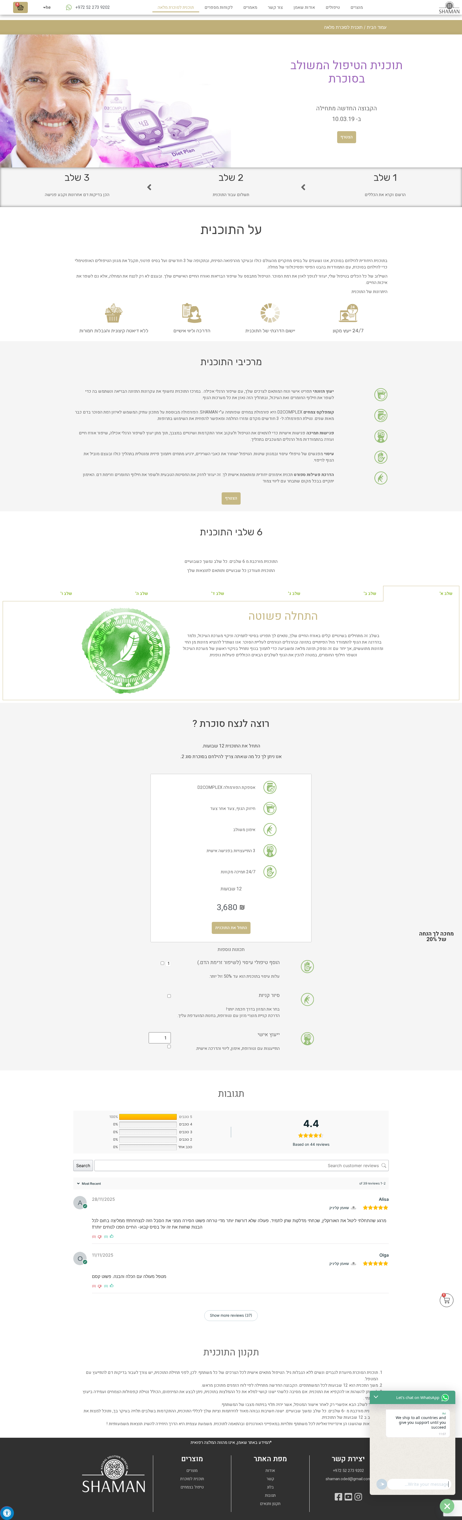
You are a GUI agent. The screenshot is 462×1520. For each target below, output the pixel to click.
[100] (147, 1117)
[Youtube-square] (348, 1496)
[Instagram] (358, 1496)
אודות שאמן (304, 7)
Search (83, 1165)
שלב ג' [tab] (294, 593)
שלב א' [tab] (446, 593)
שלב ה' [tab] (141, 593)
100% (113, 1117)
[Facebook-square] (338, 1496)
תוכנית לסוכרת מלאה (176, 7)
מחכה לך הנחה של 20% (436, 937)
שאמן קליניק (339, 1207)
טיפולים (333, 7)
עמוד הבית (376, 27)
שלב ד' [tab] (217, 593)
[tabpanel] (231, 650)
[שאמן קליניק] (354, 1207)
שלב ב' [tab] (370, 593)
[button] (346, 137)
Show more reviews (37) (231, 1315)
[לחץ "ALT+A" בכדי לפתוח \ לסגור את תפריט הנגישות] (7, 1513)
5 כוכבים (185, 1117)
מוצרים (357, 7)
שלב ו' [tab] (66, 593)
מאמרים (250, 7)
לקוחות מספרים (219, 7)
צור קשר (275, 7)
